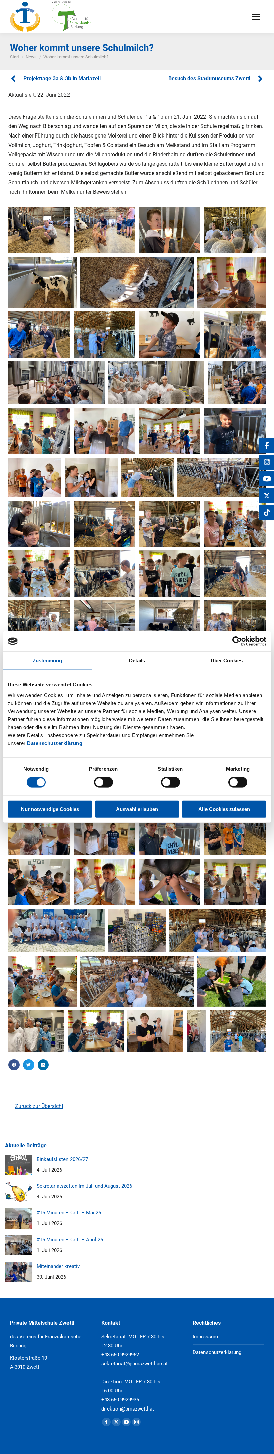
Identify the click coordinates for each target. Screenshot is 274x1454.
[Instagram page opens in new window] (136, 1422)
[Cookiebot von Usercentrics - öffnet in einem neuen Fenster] (237, 641)
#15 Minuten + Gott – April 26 (70, 1240)
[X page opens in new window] (116, 1422)
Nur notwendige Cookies (50, 809)
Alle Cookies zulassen (224, 809)
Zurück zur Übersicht (39, 1106)
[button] (14, 1065)
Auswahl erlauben (137, 809)
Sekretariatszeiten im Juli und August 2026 (84, 1186)
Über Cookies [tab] (227, 660)
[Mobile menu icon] (256, 17)
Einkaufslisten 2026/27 (62, 1159)
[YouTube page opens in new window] (126, 1422)
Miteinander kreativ (58, 1266)
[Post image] (18, 1165)
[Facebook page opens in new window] (106, 1422)
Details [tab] (137, 660)
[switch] (103, 782)
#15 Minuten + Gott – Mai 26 (69, 1213)
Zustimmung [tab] (47, 660)
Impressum (205, 1337)
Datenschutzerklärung (54, 743)
